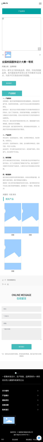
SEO (2, 439)
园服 (12, 235)
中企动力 (36, 439)
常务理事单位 (11, 280)
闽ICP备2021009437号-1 (21, 434)
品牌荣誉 (13, 66)
